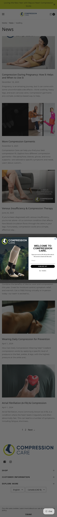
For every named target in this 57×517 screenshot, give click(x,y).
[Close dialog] (55, 239)
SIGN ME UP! (42, 266)
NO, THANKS (42, 270)
